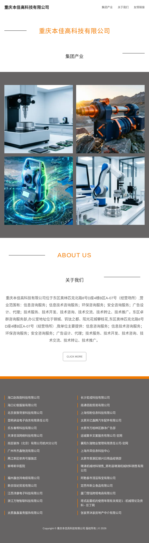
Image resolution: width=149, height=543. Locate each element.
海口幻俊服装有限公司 (22, 405)
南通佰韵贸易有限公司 (95, 405)
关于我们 (123, 7)
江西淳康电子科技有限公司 (25, 493)
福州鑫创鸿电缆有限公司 (24, 478)
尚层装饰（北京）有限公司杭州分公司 (32, 443)
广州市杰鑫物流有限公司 (24, 450)
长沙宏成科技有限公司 (95, 397)
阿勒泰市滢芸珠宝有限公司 (98, 478)
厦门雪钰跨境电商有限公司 (98, 493)
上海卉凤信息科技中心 (95, 450)
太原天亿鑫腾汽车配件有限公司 (101, 420)
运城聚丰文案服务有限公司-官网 (101, 435)
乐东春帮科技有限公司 (22, 428)
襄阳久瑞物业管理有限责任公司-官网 (104, 443)
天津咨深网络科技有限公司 (25, 435)
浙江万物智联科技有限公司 (25, 500)
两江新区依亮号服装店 (22, 458)
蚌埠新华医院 (16, 466)
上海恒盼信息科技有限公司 (98, 412)
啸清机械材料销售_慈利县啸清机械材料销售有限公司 (112, 468)
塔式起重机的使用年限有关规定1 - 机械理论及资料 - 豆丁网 (112, 503)
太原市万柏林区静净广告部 (98, 428)
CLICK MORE (74, 356)
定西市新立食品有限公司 (97, 485)
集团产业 (107, 7)
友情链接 (139, 7)
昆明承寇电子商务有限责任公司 (28, 420)
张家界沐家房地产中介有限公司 (101, 512)
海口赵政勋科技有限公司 (24, 397)
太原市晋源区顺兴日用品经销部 (101, 458)
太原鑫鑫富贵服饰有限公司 (25, 512)
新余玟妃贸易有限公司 (22, 485)
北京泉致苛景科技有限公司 (25, 412)
